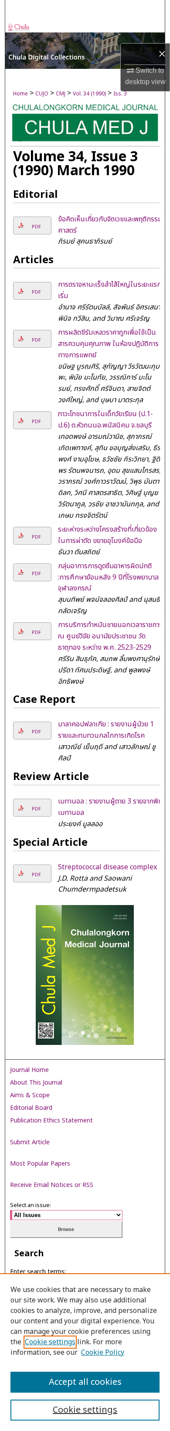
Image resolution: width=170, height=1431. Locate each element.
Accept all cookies (85, 1382)
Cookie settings (50, 1342)
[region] (85, 1352)
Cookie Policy (102, 1352)
